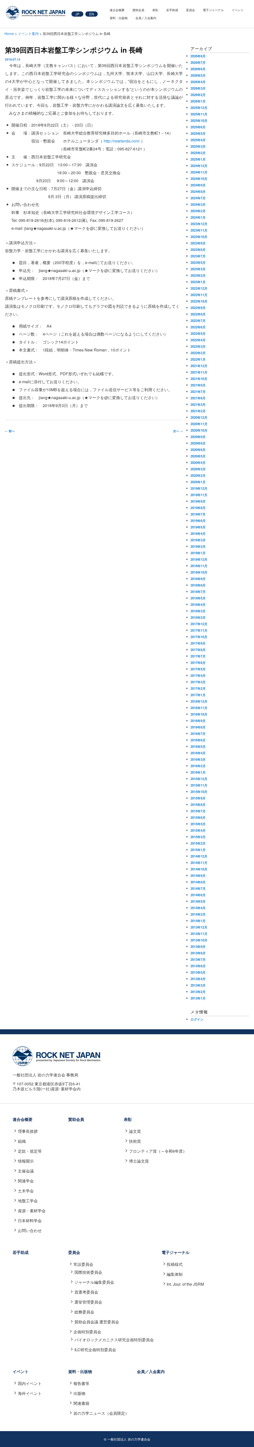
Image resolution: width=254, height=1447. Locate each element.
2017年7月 (198, 656)
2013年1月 (198, 998)
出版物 (79, 1393)
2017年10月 (198, 636)
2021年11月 (198, 372)
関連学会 (25, 1181)
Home (9, 33)
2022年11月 (198, 294)
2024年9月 (198, 185)
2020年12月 (198, 417)
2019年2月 (198, 546)
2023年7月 (198, 256)
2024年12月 (198, 165)
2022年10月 (198, 301)
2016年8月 (198, 727)
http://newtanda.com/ (122, 141)
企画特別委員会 (87, 1332)
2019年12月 (198, 488)
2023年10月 (198, 236)
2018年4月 (198, 604)
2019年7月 (198, 514)
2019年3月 (198, 540)
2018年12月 (198, 559)
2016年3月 (198, 759)
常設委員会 (83, 1264)
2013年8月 (198, 953)
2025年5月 (198, 133)
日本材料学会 (29, 1220)
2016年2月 (198, 765)
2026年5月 (198, 75)
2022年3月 (198, 346)
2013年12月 (198, 927)
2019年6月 (198, 520)
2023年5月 (198, 262)
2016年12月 (198, 701)
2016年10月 (198, 714)
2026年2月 (198, 94)
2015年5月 (198, 824)
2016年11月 (198, 707)
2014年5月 (198, 901)
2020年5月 (198, 456)
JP (77, 14)
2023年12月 (198, 223)
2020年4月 (198, 462)
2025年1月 (198, 159)
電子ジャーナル (213, 10)
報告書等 (81, 1383)
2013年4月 (198, 978)
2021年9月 (198, 385)
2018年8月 (198, 585)
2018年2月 (198, 617)
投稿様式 (175, 1264)
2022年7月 (198, 320)
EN (91, 14)
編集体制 (175, 1274)
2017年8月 (198, 649)
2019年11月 (198, 494)
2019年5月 (198, 527)
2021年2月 (198, 411)
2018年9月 (198, 578)
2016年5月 (198, 746)
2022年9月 (198, 307)
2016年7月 (198, 733)
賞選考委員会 (86, 1292)
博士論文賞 (139, 1161)
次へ (178, 431)
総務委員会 (84, 1312)
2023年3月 (198, 269)
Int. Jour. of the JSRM (185, 1284)
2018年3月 (198, 611)
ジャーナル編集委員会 (94, 1282)
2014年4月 (198, 907)
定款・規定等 (29, 1151)
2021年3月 (198, 404)
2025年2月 (198, 152)
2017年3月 (198, 682)
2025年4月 (198, 140)
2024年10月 (198, 178)
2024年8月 (198, 191)
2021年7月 (198, 391)
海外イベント (29, 1393)
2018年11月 (198, 565)
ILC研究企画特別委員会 (95, 1349)
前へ (10, 431)
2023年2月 (198, 275)
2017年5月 (198, 669)
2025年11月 (198, 114)
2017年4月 (198, 675)
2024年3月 (198, 204)
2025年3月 (198, 146)
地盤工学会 (27, 1201)
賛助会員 (138, 10)
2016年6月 (198, 740)
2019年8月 (198, 507)
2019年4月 (198, 533)
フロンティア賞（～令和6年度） (158, 1151)
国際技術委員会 (88, 1272)
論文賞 (135, 1131)
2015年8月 (198, 804)
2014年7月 (198, 888)
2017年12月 (198, 623)
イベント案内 (28, 33)
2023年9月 (198, 243)
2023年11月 (198, 230)
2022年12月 (198, 288)
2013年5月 (198, 972)
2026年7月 (198, 62)
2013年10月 (198, 940)
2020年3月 (198, 469)
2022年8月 (198, 314)
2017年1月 (198, 694)
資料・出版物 (118, 18)
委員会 (190, 10)
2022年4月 (198, 340)
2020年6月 (198, 449)
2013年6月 (198, 966)
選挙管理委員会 (88, 1302)
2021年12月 (198, 365)
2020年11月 (198, 423)
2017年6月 (198, 662)
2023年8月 (198, 249)
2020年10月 (198, 430)
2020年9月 (198, 436)
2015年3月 (198, 836)
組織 (22, 1141)
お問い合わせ (29, 1230)
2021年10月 (198, 378)
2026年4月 (198, 81)
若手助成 (172, 10)
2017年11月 (198, 630)
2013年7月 (198, 959)
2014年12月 (198, 856)
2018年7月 (198, 591)
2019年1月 (198, 553)
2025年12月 (198, 107)
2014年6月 (198, 895)
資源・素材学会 (31, 1210)
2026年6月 (198, 69)
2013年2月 (198, 991)
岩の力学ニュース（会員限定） (101, 1413)
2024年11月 (198, 172)
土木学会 (25, 1191)
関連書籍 (81, 1403)
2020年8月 (198, 443)
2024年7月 (198, 198)
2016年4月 (198, 753)
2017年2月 (198, 688)
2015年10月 (198, 791)
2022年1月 (198, 359)
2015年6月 (198, 817)
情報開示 (25, 1161)
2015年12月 (198, 778)
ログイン (196, 1019)
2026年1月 (198, 101)
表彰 (155, 10)
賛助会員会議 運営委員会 (96, 1322)
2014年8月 (198, 882)
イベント (238, 10)
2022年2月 (198, 352)
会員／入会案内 (145, 18)
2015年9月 (198, 798)
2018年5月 (198, 598)
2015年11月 (198, 785)
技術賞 (135, 1141)
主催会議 (25, 1171)
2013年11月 (198, 933)
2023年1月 (198, 281)
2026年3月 (198, 88)
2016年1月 (198, 772)
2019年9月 (198, 501)
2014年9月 (198, 875)
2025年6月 (198, 127)
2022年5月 (198, 333)
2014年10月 (198, 869)
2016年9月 (198, 720)
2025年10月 (198, 120)
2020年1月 (198, 482)
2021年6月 (198, 398)
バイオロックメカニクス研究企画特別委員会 (114, 1340)
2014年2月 (198, 914)
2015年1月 (198, 849)
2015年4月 (198, 830)
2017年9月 (198, 643)
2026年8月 (198, 56)
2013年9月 (198, 946)
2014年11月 (198, 862)
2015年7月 (198, 811)
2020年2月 (198, 475)
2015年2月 (198, 843)
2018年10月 (198, 572)
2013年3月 (198, 985)
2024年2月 (198, 210)
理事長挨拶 (27, 1131)
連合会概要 (117, 10)
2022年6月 (198, 327)
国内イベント (29, 1383)
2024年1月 (198, 217)
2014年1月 (198, 920)
